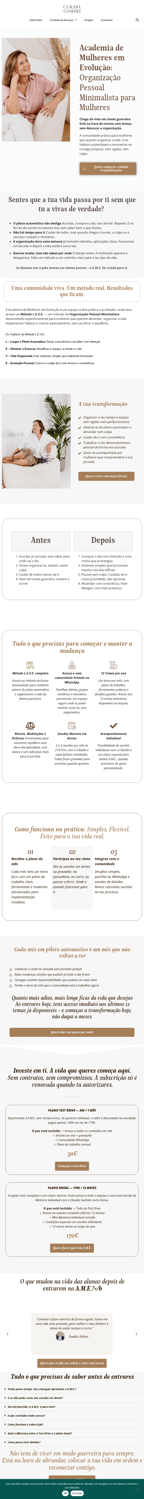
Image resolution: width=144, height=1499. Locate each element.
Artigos (89, 20)
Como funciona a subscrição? (25, 1424)
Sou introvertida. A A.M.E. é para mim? (31, 1407)
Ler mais (77, 1493)
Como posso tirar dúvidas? (24, 1442)
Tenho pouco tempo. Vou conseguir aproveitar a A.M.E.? (42, 1389)
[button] (137, 20)
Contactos (106, 20)
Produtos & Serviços (61, 20)
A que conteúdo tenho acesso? (26, 1415)
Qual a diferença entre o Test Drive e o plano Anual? (40, 1433)
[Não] (138, 1489)
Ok (65, 1493)
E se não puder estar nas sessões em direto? (35, 1398)
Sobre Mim (36, 20)
